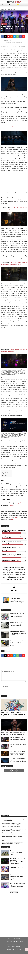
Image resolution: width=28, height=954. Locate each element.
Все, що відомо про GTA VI (17, 867)
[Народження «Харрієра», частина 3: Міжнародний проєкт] (5, 853)
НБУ (12, 519)
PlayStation (11, 505)
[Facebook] (2, 36)
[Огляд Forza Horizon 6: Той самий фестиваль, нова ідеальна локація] (5, 739)
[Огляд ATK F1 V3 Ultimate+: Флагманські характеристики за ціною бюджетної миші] (5, 625)
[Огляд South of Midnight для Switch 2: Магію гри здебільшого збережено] (14, 725)
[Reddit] (15, 770)
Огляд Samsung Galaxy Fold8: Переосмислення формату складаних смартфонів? (17, 885)
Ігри (9, 8)
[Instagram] (17, 770)
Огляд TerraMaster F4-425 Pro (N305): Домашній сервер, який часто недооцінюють (18, 633)
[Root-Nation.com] (14, 2)
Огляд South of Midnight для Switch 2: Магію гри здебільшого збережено (13, 733)
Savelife (17, 517)
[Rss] (5, 770)
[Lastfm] (10, 604)
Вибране (7, 650)
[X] (5, 36)
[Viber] (20, 36)
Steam (15, 503)
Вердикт (5, 474)
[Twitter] (8, 770)
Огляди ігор (15, 8)
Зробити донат (14, 892)
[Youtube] (22, 770)
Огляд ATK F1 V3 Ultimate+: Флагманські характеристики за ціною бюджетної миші (18, 624)
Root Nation (4, 8)
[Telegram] (14, 36)
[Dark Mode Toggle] (26, 949)
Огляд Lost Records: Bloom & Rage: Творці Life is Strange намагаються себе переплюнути (18, 760)
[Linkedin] (13, 770)
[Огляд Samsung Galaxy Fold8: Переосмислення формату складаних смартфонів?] (5, 885)
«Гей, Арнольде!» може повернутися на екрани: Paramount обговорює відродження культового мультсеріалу (12, 825)
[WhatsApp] (17, 36)
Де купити (5, 475)
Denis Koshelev (15, 598)
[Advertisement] (14, 181)
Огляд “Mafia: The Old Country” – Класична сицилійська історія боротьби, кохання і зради (18, 753)
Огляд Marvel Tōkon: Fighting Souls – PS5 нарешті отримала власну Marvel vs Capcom (17, 615)
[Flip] (23, 36)
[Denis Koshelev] (6, 601)
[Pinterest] (8, 36)
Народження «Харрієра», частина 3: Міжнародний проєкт (16, 852)
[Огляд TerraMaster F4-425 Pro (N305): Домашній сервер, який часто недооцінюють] (5, 634)
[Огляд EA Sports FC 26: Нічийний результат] (5, 746)
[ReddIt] (11, 36)
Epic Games (21, 503)
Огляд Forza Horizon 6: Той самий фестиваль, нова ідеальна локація (18, 739)
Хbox (10, 508)
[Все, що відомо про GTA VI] (5, 869)
